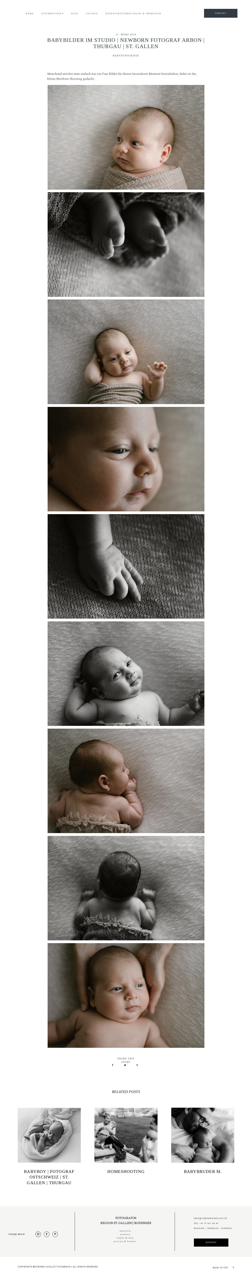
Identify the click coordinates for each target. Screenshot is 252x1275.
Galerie (92, 14)
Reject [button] (220, 6)
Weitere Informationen (180, 6)
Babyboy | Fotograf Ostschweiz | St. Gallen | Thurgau (49, 1177)
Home (30, 14)
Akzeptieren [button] (205, 6)
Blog (75, 14)
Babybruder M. (203, 1171)
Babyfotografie (126, 56)
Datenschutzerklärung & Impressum (133, 14)
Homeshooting (126, 1171)
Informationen (52, 14)
